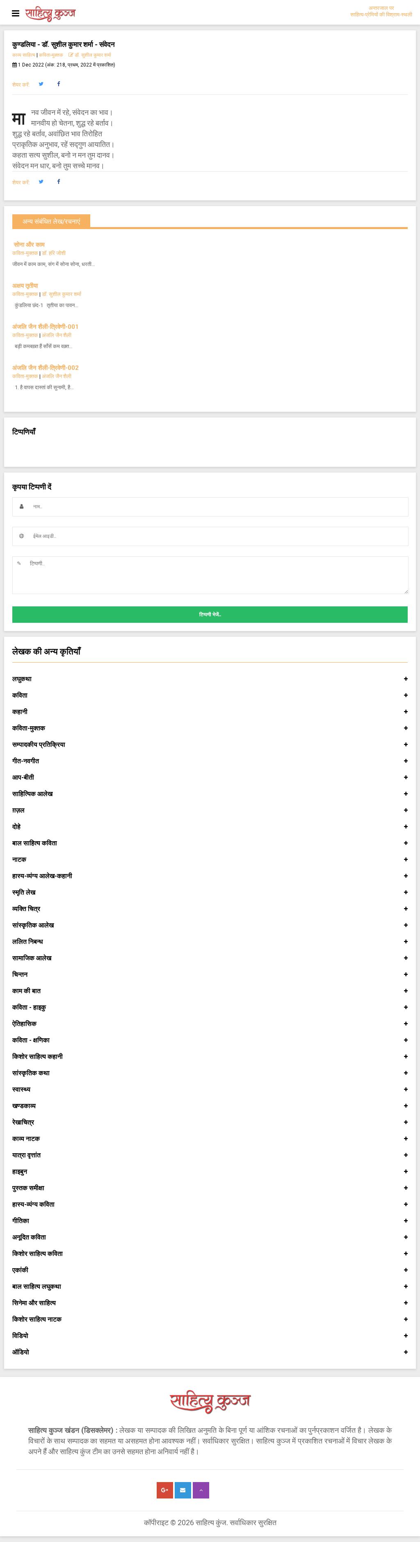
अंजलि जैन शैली (56, 335)
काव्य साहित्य (23, 55)
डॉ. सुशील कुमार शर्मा (92, 55)
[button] (41, 84)
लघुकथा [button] (22, 679)
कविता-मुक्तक (51, 55)
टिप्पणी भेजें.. (210, 614)
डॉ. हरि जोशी (54, 253)
